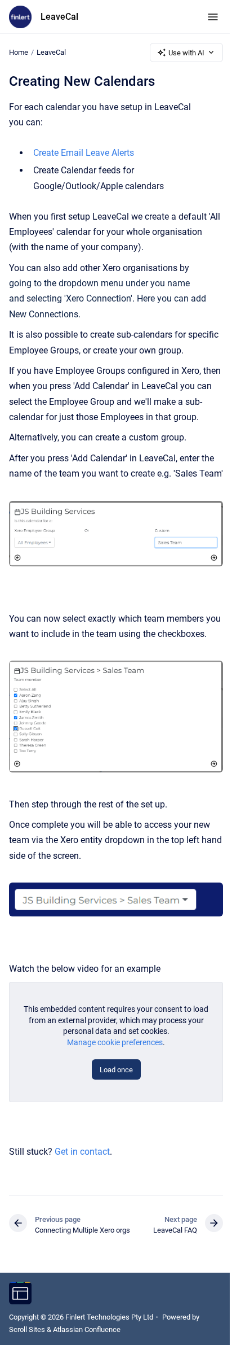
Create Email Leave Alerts (83, 152)
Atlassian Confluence (87, 1329)
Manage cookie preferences (115, 1042)
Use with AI (186, 53)
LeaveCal (59, 16)
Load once (116, 1069)
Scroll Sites (27, 1329)
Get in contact (82, 1151)
